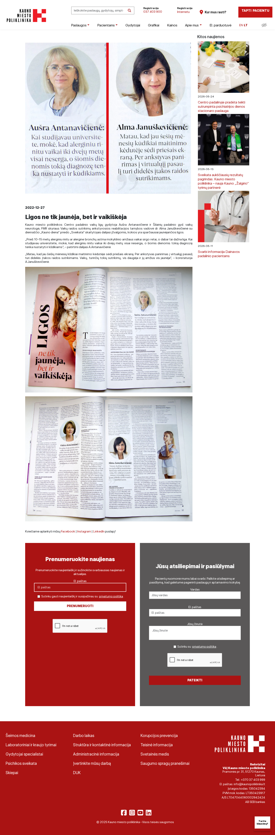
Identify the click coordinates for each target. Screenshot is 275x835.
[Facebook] (124, 812)
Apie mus (192, 25)
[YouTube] (140, 812)
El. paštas (80, 581)
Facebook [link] (68, 531)
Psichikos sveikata (21, 763)
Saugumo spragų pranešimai (165, 763)
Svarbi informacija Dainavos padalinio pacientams (219, 253)
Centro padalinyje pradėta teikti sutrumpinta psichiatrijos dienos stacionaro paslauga (221, 106)
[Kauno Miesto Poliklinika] (25, 16)
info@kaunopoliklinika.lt (249, 784)
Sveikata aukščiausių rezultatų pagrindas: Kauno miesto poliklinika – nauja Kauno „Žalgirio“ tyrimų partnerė (223, 181)
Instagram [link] (84, 531)
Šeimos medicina (20, 735)
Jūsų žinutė (195, 624)
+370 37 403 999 (253, 780)
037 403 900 (152, 12)
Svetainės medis (155, 754)
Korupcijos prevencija (159, 735)
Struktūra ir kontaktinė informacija (102, 744)
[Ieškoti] (129, 10)
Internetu (183, 12)
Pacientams (106, 25)
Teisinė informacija (157, 744)
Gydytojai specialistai (24, 754)
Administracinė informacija (96, 754)
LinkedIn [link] (98, 531)
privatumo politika (111, 596)
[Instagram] (132, 812)
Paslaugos (79, 25)
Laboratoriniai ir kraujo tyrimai (31, 744)
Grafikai (153, 25)
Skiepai (12, 772)
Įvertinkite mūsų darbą (92, 763)
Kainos (172, 25)
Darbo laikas (83, 735)
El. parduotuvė (221, 25)
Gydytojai (132, 25)
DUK (77, 772)
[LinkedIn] (148, 812)
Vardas (195, 589)
